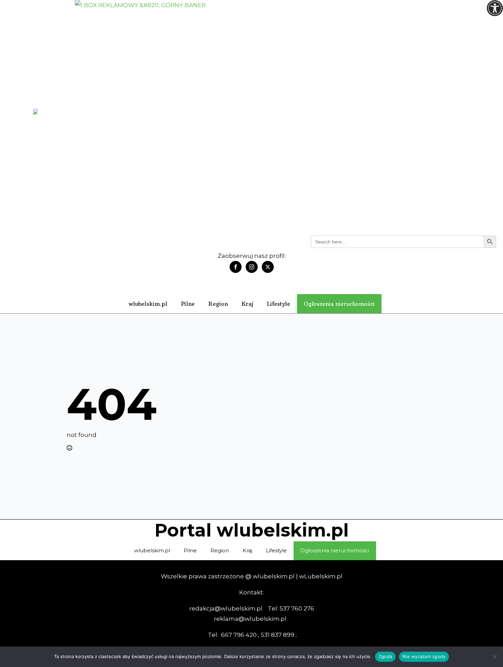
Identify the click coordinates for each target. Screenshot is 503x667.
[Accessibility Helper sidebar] (495, 8)
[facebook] (236, 267)
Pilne (188, 303)
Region (218, 303)
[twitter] (268, 267)
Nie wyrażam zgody (424, 656)
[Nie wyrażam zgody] (494, 656)
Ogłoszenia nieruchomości (339, 303)
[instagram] (252, 267)
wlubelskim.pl (148, 303)
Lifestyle (278, 303)
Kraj (247, 303)
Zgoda (385, 656)
